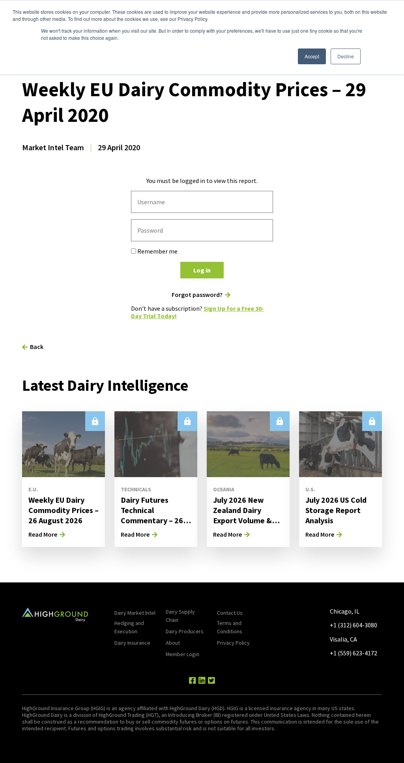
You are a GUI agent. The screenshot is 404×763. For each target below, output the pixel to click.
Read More (42, 534)
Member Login (182, 654)
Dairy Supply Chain (180, 615)
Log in (202, 270)
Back (36, 347)
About (173, 642)
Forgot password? (197, 294)
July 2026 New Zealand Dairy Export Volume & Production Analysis (248, 515)
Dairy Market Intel (134, 612)
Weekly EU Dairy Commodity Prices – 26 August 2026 (63, 510)
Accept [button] (312, 56)
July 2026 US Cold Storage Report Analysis (336, 510)
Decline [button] (345, 56)
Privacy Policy (233, 642)
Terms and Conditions (229, 627)
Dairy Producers (185, 631)
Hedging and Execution (129, 627)
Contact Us (230, 612)
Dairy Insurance (132, 642)
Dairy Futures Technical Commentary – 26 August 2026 (152, 515)
